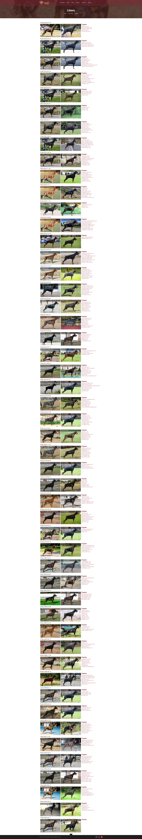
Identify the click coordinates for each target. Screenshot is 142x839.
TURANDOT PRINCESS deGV (88, 566)
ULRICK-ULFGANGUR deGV (88, 546)
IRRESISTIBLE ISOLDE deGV (87, 740)
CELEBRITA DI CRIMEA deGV (47, 349)
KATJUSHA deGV (85, 709)
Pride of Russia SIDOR (66, 398)
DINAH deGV (84, 206)
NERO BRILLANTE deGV (87, 43)
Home (65, 13)
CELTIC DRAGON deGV (87, 222)
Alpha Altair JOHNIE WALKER (67, 138)
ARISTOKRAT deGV (86, 457)
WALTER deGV (85, 513)
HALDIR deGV (85, 339)
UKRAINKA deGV (44, 430)
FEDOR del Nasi (64, 803)
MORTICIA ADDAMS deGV (87, 66)
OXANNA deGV (85, 30)
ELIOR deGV (84, 189)
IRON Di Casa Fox (65, 544)
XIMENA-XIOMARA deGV (87, 503)
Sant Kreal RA (64, 203)
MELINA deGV (85, 681)
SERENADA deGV (85, 583)
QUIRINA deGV (85, 619)
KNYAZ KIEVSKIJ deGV (86, 707)
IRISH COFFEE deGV (86, 319)
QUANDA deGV (85, 616)
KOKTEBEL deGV (85, 293)
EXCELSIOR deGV (85, 389)
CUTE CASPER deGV (86, 227)
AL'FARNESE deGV (86, 254)
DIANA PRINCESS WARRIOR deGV (89, 407)
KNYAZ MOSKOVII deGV (87, 292)
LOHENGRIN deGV (86, 269)
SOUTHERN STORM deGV (87, 581)
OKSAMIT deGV (64, 284)
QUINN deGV (85, 614)
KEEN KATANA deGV (86, 93)
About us (84, 2)
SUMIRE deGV (85, 584)
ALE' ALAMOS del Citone (66, 446)
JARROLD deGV (85, 308)
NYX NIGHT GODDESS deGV (88, 45)
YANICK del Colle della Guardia (68, 73)
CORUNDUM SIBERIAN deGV (88, 224)
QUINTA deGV (85, 615)
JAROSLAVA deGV (85, 309)
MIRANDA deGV (85, 679)
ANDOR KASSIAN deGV (87, 258)
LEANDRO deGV (85, 76)
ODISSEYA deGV (44, 479)
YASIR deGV (84, 483)
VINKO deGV (84, 531)
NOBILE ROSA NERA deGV (87, 46)
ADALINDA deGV (85, 454)
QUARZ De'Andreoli (65, 187)
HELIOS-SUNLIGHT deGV (87, 142)
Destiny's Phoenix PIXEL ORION (68, 41)
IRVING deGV (84, 322)
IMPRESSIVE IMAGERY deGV (88, 745)
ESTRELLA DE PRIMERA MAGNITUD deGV (91, 385)
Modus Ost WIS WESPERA (46, 398)
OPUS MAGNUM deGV (87, 27)
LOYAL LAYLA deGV (86, 272)
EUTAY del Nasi (64, 235)
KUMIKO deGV (85, 95)
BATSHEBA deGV (85, 438)
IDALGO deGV (85, 324)
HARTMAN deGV (85, 337)
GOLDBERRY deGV (86, 163)
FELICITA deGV (85, 790)
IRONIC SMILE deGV (86, 132)
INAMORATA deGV (86, 327)
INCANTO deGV (85, 323)
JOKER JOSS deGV (85, 304)
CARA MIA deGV (85, 420)
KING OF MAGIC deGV (87, 91)
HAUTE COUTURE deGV (87, 756)
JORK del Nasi (64, 349)
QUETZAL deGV (85, 610)
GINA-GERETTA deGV (45, 365)
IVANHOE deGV (85, 126)
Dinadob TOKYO (64, 89)
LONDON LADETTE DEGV (87, 276)
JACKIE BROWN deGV (86, 303)
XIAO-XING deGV (85, 499)
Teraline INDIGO (65, 755)
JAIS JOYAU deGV (85, 729)
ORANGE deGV (44, 592)
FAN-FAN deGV (64, 381)
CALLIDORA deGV (86, 424)
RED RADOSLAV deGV (86, 595)
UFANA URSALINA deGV (87, 549)
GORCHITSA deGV (86, 354)
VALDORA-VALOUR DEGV (46, 333)
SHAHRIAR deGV (85, 580)
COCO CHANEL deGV (86, 418)
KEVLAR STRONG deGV (87, 92)
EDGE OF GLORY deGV (87, 388)
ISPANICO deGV (85, 127)
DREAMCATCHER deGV (87, 204)
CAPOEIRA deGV (85, 423)
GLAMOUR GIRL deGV (86, 772)
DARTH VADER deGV (86, 403)
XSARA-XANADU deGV (87, 498)
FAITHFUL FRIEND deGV (87, 795)
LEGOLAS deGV (85, 77)
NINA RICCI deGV (85, 660)
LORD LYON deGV (86, 274)
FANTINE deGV (85, 178)
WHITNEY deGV (85, 520)
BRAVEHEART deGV (86, 435)
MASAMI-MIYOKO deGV (87, 675)
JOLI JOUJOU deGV (86, 302)
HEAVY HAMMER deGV (87, 141)
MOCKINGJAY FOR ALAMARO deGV (89, 65)
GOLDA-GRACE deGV (46, 544)
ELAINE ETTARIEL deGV (46, 41)
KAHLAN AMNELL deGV (87, 288)
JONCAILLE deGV (85, 726)
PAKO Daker (64, 722)
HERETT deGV (85, 338)
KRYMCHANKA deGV (86, 710)
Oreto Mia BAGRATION (66, 268)
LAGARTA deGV (85, 691)
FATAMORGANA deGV (87, 792)
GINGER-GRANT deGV (86, 779)
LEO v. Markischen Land (66, 641)
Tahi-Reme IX (64, 122)
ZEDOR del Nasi (64, 430)
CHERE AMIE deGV (45, 73)
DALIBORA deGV (85, 400)
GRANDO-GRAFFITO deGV (87, 776)
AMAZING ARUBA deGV (87, 257)
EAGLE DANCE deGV (86, 191)
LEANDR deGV (85, 695)
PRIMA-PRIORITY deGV (87, 630)
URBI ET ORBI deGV (86, 548)
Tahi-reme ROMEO (65, 625)
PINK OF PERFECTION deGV (88, 629)
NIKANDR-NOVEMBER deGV (88, 666)
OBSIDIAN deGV (85, 26)
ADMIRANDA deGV (86, 449)
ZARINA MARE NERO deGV (88, 468)
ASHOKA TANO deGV (86, 261)
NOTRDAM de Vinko (45, 803)
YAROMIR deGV (85, 485)
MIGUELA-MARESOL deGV (87, 680)
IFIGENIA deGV (85, 131)
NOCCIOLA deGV (85, 661)
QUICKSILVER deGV (86, 611)
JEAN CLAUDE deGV (86, 307)
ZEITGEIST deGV (85, 465)
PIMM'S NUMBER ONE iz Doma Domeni (70, 657)
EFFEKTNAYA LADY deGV (46, 722)
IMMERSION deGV (86, 744)
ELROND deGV (85, 188)
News (73, 2)
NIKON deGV (84, 664)
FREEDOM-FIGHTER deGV (87, 177)
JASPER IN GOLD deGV (87, 730)
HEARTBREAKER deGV (86, 757)
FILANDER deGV (85, 173)
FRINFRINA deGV (85, 367)
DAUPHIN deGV (85, 805)
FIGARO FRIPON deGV (86, 172)
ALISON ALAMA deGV (86, 448)
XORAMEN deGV (44, 268)
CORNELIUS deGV (86, 415)
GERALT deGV (85, 161)
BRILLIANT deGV (85, 433)
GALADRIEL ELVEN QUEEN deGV (48, 187)
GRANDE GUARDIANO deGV (88, 158)
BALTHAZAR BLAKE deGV (87, 434)
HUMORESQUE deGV (86, 147)
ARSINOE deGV (85, 450)
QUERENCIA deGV (86, 618)
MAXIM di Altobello (65, 365)
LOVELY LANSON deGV (87, 273)
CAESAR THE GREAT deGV (87, 226)
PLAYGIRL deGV (44, 560)
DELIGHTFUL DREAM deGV (88, 810)
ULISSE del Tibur (65, 300)
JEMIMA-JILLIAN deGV (87, 727)
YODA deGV (84, 480)
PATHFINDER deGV (86, 626)
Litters (68, 2)
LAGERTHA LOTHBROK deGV (88, 82)
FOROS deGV (84, 374)
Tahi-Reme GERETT (65, 333)
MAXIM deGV (85, 684)
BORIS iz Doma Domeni (66, 738)
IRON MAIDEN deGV (86, 128)
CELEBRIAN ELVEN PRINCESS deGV (48, 57)
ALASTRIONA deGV (45, 284)
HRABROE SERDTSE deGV (87, 761)
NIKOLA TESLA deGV (86, 42)
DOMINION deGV (86, 807)
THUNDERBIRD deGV (86, 561)
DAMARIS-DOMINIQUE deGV (88, 399)
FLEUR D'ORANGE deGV (46, 495)
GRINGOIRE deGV (85, 156)
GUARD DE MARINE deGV (87, 353)
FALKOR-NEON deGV (86, 176)
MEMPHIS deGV (85, 61)
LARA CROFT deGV (86, 80)
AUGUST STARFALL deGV (87, 262)
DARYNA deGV (85, 207)
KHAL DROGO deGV (86, 294)
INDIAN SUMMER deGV (87, 741)
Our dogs (62, 2)
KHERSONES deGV (86, 289)
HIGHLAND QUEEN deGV (87, 143)
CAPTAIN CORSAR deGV (87, 422)
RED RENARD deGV (86, 598)
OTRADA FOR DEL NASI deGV (88, 644)
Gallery (77, 2)
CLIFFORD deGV (85, 419)
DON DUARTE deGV (86, 402)
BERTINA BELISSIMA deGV (87, 237)
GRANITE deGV (85, 777)
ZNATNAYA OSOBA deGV (87, 464)
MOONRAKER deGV (86, 60)
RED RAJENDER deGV (86, 596)
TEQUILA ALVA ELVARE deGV (88, 564)
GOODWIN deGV (85, 162)
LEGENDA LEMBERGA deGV (88, 78)
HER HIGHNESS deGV (86, 762)
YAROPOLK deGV (85, 484)
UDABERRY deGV (85, 550)
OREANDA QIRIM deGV (87, 28)
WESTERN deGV (85, 515)
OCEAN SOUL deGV (86, 31)
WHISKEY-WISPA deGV (87, 518)
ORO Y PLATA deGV (65, 479)
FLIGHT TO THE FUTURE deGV (88, 368)
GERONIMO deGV (86, 157)
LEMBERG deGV (85, 278)
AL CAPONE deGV (86, 455)
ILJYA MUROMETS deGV (87, 742)
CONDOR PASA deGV (86, 223)
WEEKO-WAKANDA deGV (87, 519)
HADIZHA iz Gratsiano (46, 706)
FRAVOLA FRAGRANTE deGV (47, 414)
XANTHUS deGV (85, 500)
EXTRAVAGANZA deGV (87, 384)
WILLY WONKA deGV (86, 514)
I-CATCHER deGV (85, 123)
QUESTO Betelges (65, 511)
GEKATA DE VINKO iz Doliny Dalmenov (49, 511)
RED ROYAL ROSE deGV (87, 594)
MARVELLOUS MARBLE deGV (88, 676)
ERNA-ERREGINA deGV (87, 387)
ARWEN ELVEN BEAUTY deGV (88, 259)
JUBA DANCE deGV (86, 724)
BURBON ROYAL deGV (86, 238)
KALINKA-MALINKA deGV (87, 287)
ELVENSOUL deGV (86, 192)
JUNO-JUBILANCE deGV (87, 725)
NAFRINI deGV (85, 665)
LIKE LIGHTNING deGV (87, 277)
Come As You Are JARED (66, 787)
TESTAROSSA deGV (86, 568)
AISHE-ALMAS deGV (45, 235)
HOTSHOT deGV (85, 760)
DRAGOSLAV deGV (86, 404)
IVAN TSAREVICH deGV (87, 318)
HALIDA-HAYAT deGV (46, 203)
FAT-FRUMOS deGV (86, 373)
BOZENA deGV (44, 300)
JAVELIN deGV (85, 108)
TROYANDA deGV (85, 565)
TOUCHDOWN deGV (86, 563)
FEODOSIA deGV (85, 369)
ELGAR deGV (84, 196)
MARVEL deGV (85, 62)
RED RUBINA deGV (86, 599)
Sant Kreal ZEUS (64, 495)
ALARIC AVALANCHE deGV (87, 253)
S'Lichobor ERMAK (65, 560)
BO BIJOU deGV (85, 439)
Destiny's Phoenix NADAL (67, 154)
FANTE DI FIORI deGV (86, 372)
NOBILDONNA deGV (86, 659)
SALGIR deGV (85, 579)
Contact (89, 2)
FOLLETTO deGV (85, 791)
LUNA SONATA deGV (86, 81)
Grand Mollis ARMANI (66, 576)
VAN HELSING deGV (86, 530)
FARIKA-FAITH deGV (86, 181)
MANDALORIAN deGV (86, 63)
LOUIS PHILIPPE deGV (86, 694)
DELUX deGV (84, 806)
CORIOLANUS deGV (86, 417)
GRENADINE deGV (86, 775)
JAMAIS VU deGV (44, 381)
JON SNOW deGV (85, 107)
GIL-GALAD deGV (86, 352)
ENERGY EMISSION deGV (87, 383)
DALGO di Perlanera (65, 219)
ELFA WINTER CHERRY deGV (88, 197)
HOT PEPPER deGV (86, 146)
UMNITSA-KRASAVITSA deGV (88, 545)
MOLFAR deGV (85, 58)
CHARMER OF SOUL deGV (87, 228)
